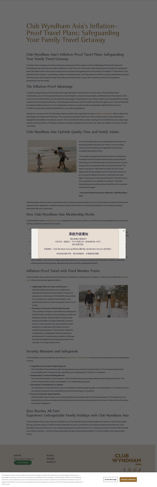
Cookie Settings (110, 479)
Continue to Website (128, 479)
